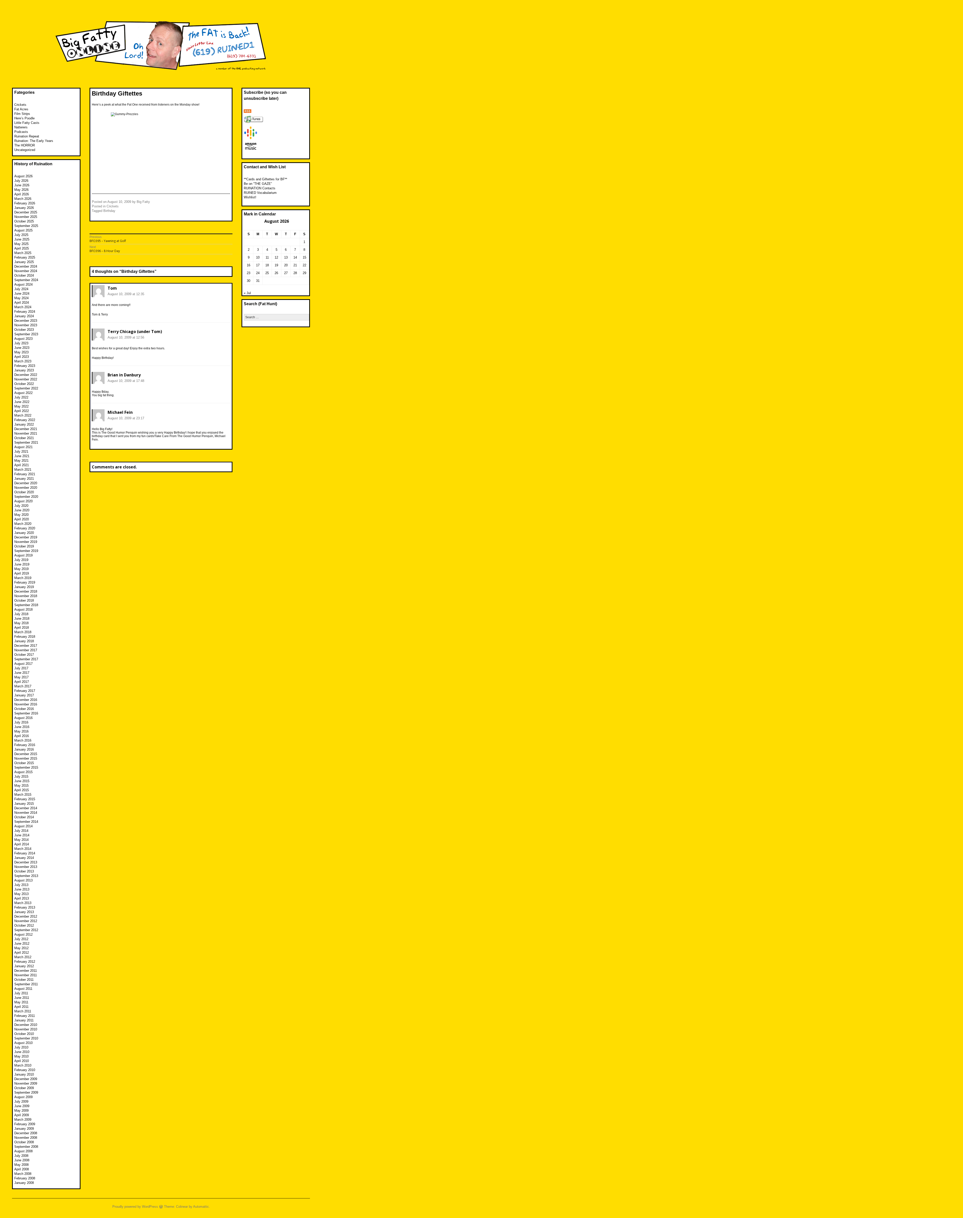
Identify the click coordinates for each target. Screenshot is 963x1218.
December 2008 (25, 1133)
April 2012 (21, 952)
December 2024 (25, 266)
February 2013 (24, 907)
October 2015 (24, 763)
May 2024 (21, 298)
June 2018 (21, 618)
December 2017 (25, 645)
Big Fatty (143, 202)
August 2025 (23, 230)
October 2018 (24, 600)
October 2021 (24, 438)
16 (248, 265)
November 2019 (25, 542)
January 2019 (24, 587)
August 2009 (23, 1097)
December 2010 (25, 1025)
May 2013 (21, 894)
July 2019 (21, 560)
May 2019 (21, 569)
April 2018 (21, 627)
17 (258, 265)
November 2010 (25, 1029)
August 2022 (23, 393)
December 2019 (25, 537)
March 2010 (22, 1065)
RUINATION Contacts (259, 188)
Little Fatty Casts (26, 123)
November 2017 (25, 650)
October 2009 (24, 1088)
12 (276, 257)
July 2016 (21, 722)
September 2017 (26, 659)
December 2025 (25, 212)
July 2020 (21, 506)
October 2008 (24, 1142)
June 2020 (21, 510)
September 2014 (26, 822)
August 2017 (23, 664)
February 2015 (24, 799)
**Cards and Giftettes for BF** (265, 179)
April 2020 (21, 519)
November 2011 (25, 975)
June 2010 (21, 1052)
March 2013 (22, 903)
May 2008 (21, 1165)
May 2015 (21, 785)
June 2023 (21, 348)
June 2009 (21, 1106)
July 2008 (21, 1156)
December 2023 (25, 320)
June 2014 (21, 835)
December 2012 (25, 916)
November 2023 (25, 325)
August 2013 (23, 880)
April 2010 (21, 1061)
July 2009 (21, 1101)
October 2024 (24, 275)
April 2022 (21, 411)
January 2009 (24, 1128)
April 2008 (21, 1169)
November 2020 (25, 488)
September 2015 (26, 767)
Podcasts (21, 132)
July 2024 (21, 289)
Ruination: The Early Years (33, 141)
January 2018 (24, 641)
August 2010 (23, 1043)
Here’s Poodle (24, 118)
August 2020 (23, 501)
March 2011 (22, 1011)
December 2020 (25, 483)
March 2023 (22, 361)
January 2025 (24, 262)
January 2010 (24, 1074)
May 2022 (21, 406)
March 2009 (22, 1119)
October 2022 (24, 384)
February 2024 (24, 311)
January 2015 (24, 803)
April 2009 (21, 1115)
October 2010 (24, 1034)
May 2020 (21, 515)
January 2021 (24, 478)
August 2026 (23, 176)
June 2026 (21, 185)
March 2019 (22, 578)
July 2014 (21, 831)
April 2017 (21, 682)
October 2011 (24, 980)
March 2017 (22, 686)
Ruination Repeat (26, 136)
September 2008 (26, 1147)
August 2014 (23, 826)
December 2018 (25, 591)
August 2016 (23, 718)
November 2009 (25, 1083)
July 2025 (21, 235)
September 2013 (26, 876)
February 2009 (24, 1124)
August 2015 (23, 772)
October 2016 (24, 709)
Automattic (201, 1206)
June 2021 (21, 456)
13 (286, 257)
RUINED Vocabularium (260, 193)
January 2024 (24, 316)
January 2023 (24, 370)
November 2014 (25, 813)
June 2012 (21, 943)
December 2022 (25, 375)
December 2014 (25, 808)
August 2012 (23, 934)
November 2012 (25, 921)
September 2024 (26, 280)
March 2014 (22, 849)
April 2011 (21, 1007)
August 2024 (23, 284)
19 (276, 265)
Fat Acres (21, 109)
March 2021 (22, 469)
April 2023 (21, 357)
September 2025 (26, 226)
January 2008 (24, 1183)
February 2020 (24, 528)
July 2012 (21, 939)
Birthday (109, 211)
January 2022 (24, 424)
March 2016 (22, 740)
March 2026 (22, 199)
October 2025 (24, 221)
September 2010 (26, 1038)
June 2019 (21, 564)
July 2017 (21, 668)
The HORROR (24, 145)
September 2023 (26, 334)
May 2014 (21, 840)
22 (304, 265)
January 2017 (24, 695)
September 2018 (26, 605)
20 (286, 265)
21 (295, 265)
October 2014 (24, 817)
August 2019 (23, 555)
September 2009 (26, 1092)
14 (295, 257)
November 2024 (25, 271)
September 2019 (26, 551)
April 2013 (21, 898)
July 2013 (21, 885)
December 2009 (25, 1079)
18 (267, 265)
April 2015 (21, 790)
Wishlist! (250, 197)
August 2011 (23, 989)
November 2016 (25, 704)
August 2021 (23, 447)
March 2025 (22, 253)
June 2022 (21, 402)
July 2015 (21, 776)
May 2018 (21, 623)
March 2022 (22, 415)
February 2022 (24, 420)
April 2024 (21, 302)
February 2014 (24, 853)
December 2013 (25, 862)
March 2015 (22, 794)
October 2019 (24, 546)
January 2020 (24, 533)
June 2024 (21, 293)
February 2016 (24, 745)
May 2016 (21, 731)
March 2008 (22, 1174)
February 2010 (24, 1070)
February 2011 (24, 1016)
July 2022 (21, 397)
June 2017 (21, 673)
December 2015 (25, 754)
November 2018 (25, 596)
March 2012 (22, 957)
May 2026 (21, 190)
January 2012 (24, 966)
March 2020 (22, 524)
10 (258, 257)
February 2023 (24, 366)
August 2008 (23, 1151)
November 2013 (25, 867)
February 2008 (24, 1178)
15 (304, 257)
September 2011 (26, 984)
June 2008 (21, 1160)
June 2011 (21, 998)
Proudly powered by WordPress (135, 1206)
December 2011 (25, 970)
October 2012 (24, 925)
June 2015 (21, 781)
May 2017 (21, 677)
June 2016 (21, 727)
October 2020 (24, 492)
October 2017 (24, 655)
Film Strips (22, 114)
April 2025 (21, 248)
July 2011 (21, 993)
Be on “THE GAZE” (258, 184)
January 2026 (24, 208)
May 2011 (21, 1002)
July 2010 (21, 1047)
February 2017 (24, 691)
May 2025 (21, 244)
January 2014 (24, 858)
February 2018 (24, 636)
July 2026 (21, 181)
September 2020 (26, 497)
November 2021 (25, 433)
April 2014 (21, 844)
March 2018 (22, 632)
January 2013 (24, 912)
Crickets (113, 206)
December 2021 (25, 429)
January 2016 (24, 749)
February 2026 (24, 203)
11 (267, 257)
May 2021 (21, 460)
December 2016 (25, 700)
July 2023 (21, 343)
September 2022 (26, 388)
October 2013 (24, 871)
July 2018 (21, 614)
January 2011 (24, 1020)
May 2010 (21, 1056)
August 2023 (23, 339)
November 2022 (25, 379)
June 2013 (21, 889)
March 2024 (22, 307)
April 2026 (21, 194)
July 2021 (21, 451)
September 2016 (26, 713)
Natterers (21, 127)
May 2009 (21, 1110)
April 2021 (21, 465)
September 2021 (26, 442)
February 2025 (24, 257)
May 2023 (21, 352)
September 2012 (26, 930)
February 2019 (24, 582)
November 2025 (25, 217)
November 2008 (25, 1138)
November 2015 (25, 758)
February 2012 (24, 961)
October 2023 (24, 330)
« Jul (247, 293)
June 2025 (21, 239)
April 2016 (21, 736)
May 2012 (21, 948)
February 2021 (24, 474)
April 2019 (21, 573)
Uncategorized (24, 150)
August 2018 (23, 609)
